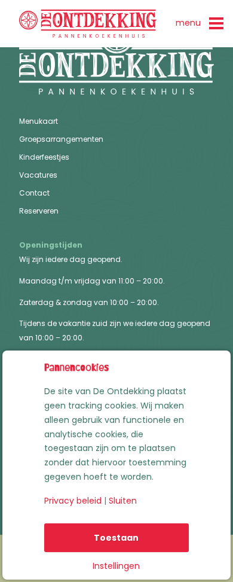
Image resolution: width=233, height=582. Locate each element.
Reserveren (39, 211)
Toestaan (116, 538)
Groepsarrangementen (61, 139)
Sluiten (123, 500)
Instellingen (116, 566)
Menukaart (38, 121)
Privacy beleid (73, 500)
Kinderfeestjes (44, 157)
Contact (34, 193)
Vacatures (38, 175)
